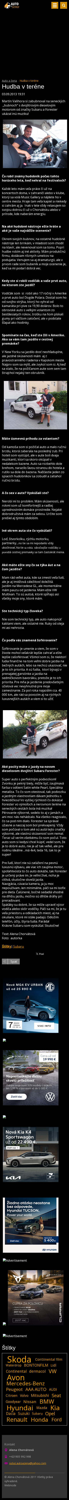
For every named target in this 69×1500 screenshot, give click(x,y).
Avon (16, 1377)
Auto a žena (9, 80)
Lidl (53, 1365)
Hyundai (20, 1407)
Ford (57, 1419)
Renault (17, 1419)
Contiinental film (48, 1359)
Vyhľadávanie (63, 5)
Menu (54, 5)
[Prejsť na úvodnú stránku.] (12, 7)
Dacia (11, 1413)
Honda (39, 1419)
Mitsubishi (40, 1395)
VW (53, 1371)
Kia (55, 1407)
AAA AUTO (35, 1389)
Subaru (18, 946)
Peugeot (14, 1389)
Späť (14, 961)
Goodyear (13, 1401)
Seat (56, 1395)
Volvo (24, 1395)
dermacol (37, 1371)
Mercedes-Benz (25, 1383)
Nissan (29, 1401)
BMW (46, 1401)
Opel (50, 1413)
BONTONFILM (36, 1365)
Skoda (19, 1359)
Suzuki (24, 1413)
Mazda (41, 1407)
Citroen (11, 1395)
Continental (16, 1371)
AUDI (53, 1389)
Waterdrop (13, 1365)
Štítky (6, 946)
